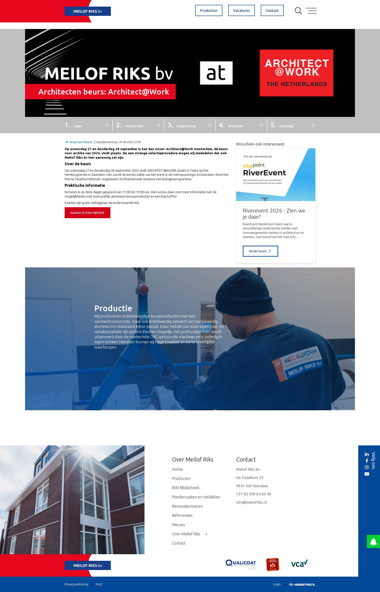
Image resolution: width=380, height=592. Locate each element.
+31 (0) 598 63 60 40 (253, 494)
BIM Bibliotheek (185, 487)
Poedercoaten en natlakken (196, 497)
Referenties (182, 515)
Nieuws (178, 524)
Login (277, 584)
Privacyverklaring (76, 584)
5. (282, 125)
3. (181, 125)
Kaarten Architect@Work (87, 212)
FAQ (99, 584)
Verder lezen (258, 251)
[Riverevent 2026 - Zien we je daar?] (275, 174)
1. (73, 125)
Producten (208, 10)
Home (177, 469)
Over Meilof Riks (186, 534)
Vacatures (241, 10)
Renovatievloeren (187, 506)
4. (231, 125)
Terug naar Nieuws (80, 142)
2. (130, 125)
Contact (272, 10)
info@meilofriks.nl (251, 502)
